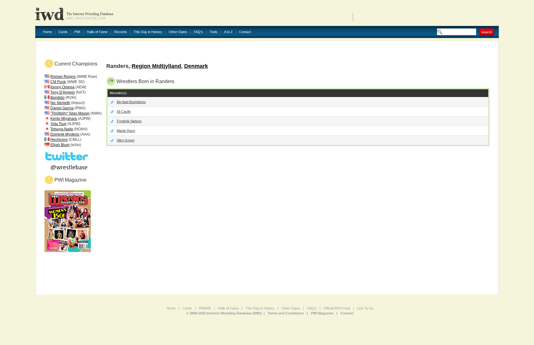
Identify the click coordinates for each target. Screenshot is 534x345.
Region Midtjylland (156, 66)
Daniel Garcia (62, 108)
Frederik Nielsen (129, 121)
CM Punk (58, 82)
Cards (63, 32)
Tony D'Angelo (62, 92)
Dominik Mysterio (64, 134)
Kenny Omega (62, 87)
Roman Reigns (63, 76)
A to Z (228, 32)
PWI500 (205, 308)
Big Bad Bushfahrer (131, 102)
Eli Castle (124, 111)
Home (47, 32)
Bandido (57, 97)
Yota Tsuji (58, 124)
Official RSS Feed (337, 308)
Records (120, 32)
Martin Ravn (126, 131)
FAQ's (198, 32)
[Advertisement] (426, 12)
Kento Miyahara (63, 118)
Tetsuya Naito (61, 129)
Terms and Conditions (286, 313)
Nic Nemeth (60, 103)
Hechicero (59, 139)
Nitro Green (125, 140)
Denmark (196, 66)
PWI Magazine (322, 313)
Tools (214, 32)
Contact (245, 32)
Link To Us (365, 308)
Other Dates (178, 32)
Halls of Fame (97, 32)
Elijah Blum (60, 145)
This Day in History (148, 32)
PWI (77, 32)
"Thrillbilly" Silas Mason (70, 113)
